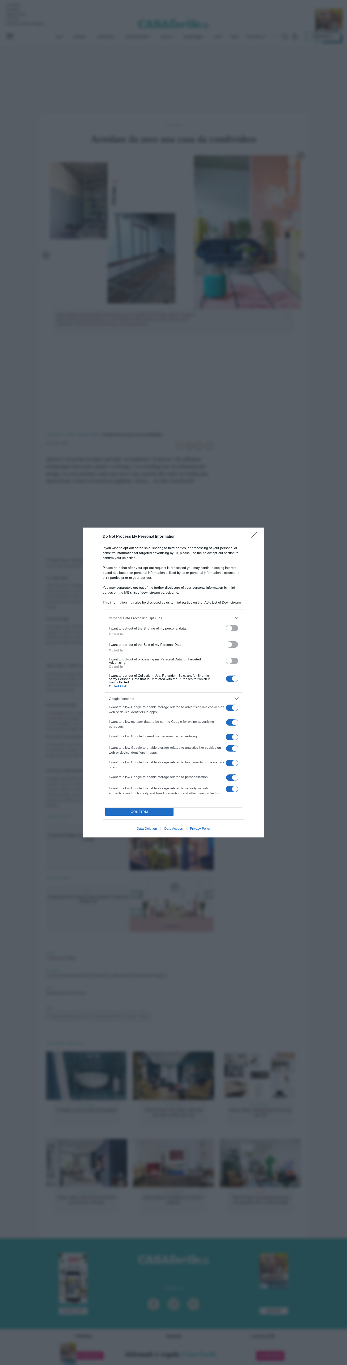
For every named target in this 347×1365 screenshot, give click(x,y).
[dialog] (173, 682)
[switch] (232, 628)
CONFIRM (139, 812)
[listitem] (173, 617)
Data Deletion (147, 828)
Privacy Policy (200, 828)
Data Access (173, 828)
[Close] (255, 536)
